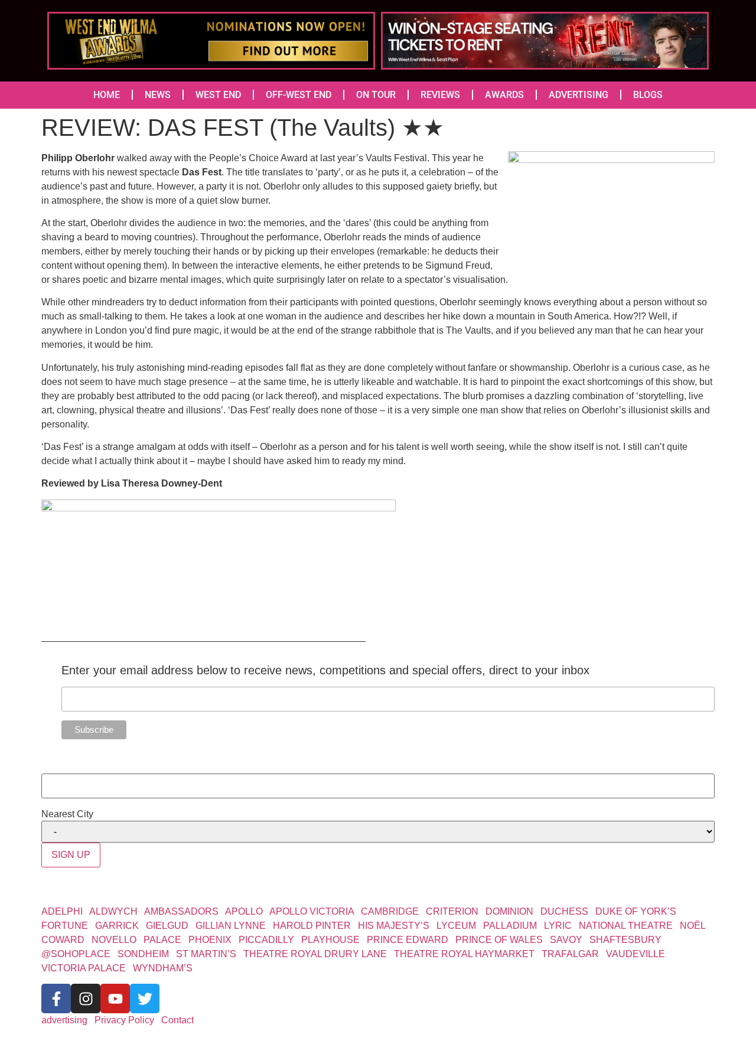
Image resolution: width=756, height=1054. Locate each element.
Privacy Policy (124, 1020)
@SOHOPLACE (75, 954)
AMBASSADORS (181, 911)
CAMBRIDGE (390, 911)
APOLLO (244, 911)
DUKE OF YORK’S (635, 911)
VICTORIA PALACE (83, 968)
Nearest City (67, 814)
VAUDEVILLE (635, 954)
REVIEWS (440, 94)
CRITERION (452, 911)
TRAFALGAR (570, 954)
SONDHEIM (143, 954)
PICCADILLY (266, 940)
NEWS (158, 94)
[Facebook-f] (56, 998)
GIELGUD (167, 926)
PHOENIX (210, 940)
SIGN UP (70, 855)
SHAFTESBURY (625, 940)
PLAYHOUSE (330, 940)
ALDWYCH (113, 911)
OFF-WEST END (298, 94)
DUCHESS (564, 911)
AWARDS (504, 94)
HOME (106, 94)
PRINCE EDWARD (407, 940)
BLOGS (648, 94)
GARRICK (117, 926)
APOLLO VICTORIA (311, 911)
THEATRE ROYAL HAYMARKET (464, 954)
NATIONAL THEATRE (626, 926)
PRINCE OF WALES (499, 940)
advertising (64, 1020)
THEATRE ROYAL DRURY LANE (315, 954)
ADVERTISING (578, 94)
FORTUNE (64, 926)
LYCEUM (456, 926)
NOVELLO (114, 940)
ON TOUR (376, 94)
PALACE (162, 940)
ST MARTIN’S (206, 954)
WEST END (218, 94)
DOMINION (509, 911)
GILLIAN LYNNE (230, 926)
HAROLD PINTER (312, 926)
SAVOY (566, 940)
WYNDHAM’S (163, 968)
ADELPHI (62, 911)
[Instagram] (85, 998)
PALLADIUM (510, 926)
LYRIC (558, 926)
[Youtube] (115, 998)
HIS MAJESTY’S (393, 926)
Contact (177, 1020)
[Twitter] (144, 998)
